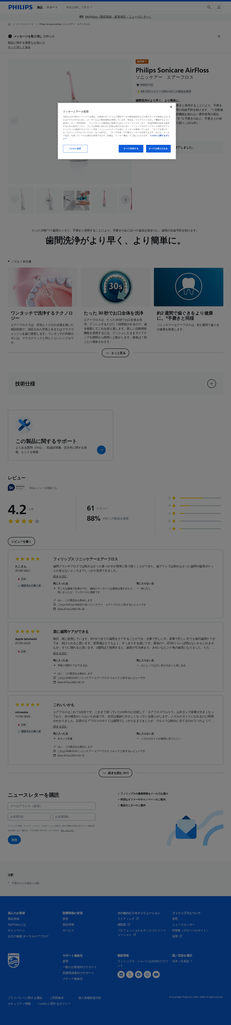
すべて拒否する (131, 148)
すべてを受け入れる (158, 148)
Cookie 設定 (75, 148)
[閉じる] (171, 107)
